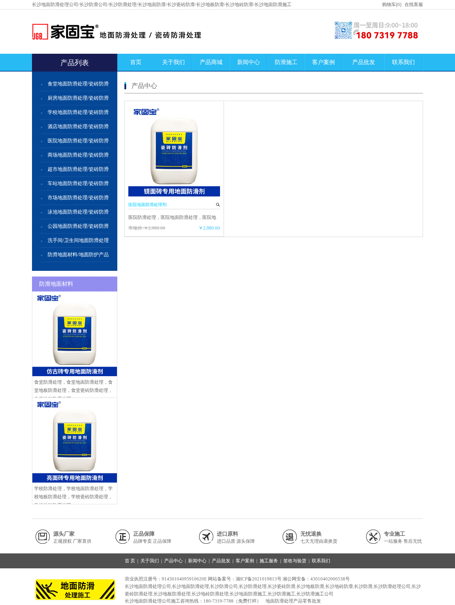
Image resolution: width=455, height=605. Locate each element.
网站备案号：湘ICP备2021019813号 (245, 579)
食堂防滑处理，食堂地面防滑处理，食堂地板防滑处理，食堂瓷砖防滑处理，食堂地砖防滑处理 (73, 390)
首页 (135, 62)
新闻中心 (248, 62)
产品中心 (173, 560)
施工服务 (268, 560)
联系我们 (403, 62)
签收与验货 (294, 560)
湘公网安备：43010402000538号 (316, 579)
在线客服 (414, 4)
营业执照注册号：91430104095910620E (166, 579)
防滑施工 (286, 62)
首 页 (130, 560)
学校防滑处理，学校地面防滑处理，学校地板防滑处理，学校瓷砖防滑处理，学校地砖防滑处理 (73, 497)
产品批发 (363, 62)
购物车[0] (391, 4)
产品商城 (211, 62)
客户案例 (323, 62)
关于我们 (173, 62)
